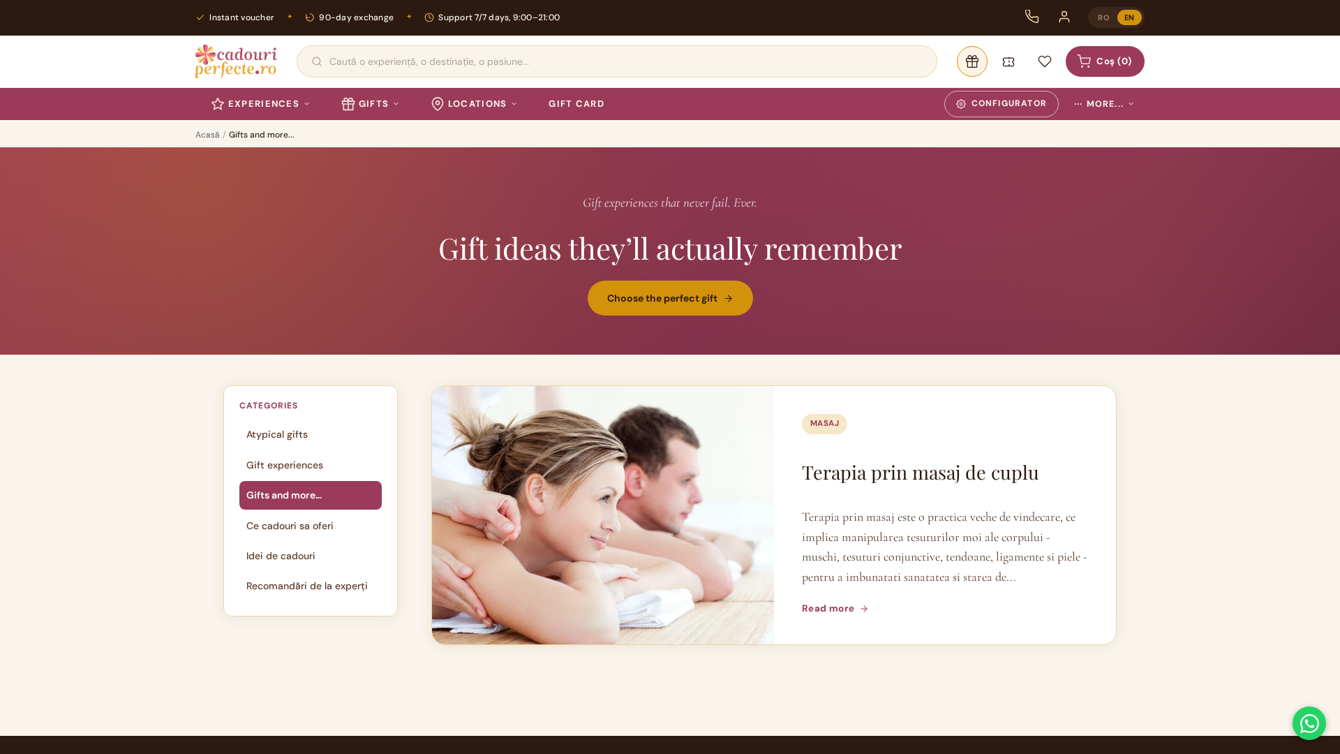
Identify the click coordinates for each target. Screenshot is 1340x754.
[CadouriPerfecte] (236, 61)
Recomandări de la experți (307, 585)
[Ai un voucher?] (1008, 61)
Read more (828, 608)
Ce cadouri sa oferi (290, 525)
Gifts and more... (284, 495)
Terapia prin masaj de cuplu (920, 472)
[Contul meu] (1064, 17)
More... (1099, 104)
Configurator (1009, 103)
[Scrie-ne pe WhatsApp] (1309, 723)
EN (1129, 17)
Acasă (207, 134)
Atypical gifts (277, 434)
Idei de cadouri (280, 555)
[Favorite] (1044, 61)
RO (1104, 17)
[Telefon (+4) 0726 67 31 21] (1032, 17)
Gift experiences (284, 465)
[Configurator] (972, 61)
